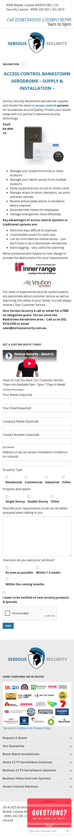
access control (45, 105)
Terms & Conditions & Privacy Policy (27, 728)
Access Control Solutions (20, 786)
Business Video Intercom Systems (27, 778)
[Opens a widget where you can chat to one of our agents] (49, 816)
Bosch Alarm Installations (21, 754)
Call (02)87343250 (24, 19)
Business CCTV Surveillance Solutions (29, 770)
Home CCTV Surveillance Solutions (27, 762)
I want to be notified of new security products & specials (36, 600)
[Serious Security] (37, 42)
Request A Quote (15, 738)
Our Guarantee (13, 746)
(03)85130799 (58, 19)
